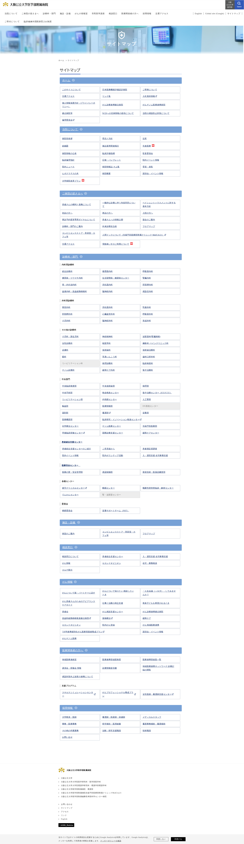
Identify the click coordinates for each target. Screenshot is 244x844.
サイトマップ (66, 808)
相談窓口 (67, 547)
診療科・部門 (70, 256)
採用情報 (67, 708)
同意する (178, 839)
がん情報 (67, 581)
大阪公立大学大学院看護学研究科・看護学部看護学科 (84, 785)
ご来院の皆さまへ (72, 193)
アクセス (65, 812)
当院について (70, 129)
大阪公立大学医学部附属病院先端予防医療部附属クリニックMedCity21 (91, 793)
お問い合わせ (66, 804)
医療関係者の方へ (72, 650)
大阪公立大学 (66, 778)
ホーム (61, 60)
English (64, 819)
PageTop (238, 831)
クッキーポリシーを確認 (110, 841)
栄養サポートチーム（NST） (115, 511)
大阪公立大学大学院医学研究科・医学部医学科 (81, 782)
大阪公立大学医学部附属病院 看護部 (77, 789)
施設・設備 (69, 522)
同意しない (161, 839)
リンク (64, 815)
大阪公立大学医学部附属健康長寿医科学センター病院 (84, 796)
